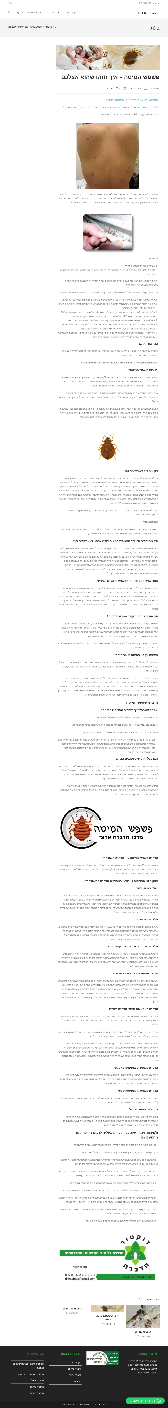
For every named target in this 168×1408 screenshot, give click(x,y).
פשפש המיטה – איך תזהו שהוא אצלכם (25, 26)
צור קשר (78, 1381)
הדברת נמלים (143, 1331)
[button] (145, 1400)
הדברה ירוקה (75, 1374)
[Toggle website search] (9, 12)
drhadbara (153, 88)
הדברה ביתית (75, 1368)
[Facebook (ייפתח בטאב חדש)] (10, 3)
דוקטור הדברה (148, 12)
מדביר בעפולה (37, 1380)
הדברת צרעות (37, 1386)
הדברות (109, 88)
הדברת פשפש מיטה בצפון (107, 1317)
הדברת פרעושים (72, 1308)
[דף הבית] (56, 26)
